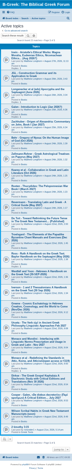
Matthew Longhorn (33, 61)
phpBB (25, 464)
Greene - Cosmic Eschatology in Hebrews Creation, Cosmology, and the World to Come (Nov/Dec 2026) (39, 306)
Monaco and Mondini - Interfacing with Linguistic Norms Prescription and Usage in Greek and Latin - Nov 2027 (38, 341)
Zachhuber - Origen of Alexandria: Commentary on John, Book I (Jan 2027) (40, 123)
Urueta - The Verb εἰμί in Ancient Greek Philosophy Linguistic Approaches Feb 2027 (38, 324)
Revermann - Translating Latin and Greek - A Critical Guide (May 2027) (38, 204)
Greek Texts (27, 432)
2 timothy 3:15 (20, 426)
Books (24, 66)
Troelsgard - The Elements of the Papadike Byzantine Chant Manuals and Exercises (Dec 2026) (39, 237)
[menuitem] (11, 12)
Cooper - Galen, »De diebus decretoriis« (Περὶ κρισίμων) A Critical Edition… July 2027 (39, 396)
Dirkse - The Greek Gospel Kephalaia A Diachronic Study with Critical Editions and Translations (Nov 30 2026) (38, 378)
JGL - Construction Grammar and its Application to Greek (33, 75)
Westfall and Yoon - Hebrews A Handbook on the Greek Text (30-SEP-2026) (39, 273)
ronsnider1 (29, 429)
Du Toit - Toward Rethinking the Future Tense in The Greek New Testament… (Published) (39, 220)
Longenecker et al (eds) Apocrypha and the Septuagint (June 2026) (37, 91)
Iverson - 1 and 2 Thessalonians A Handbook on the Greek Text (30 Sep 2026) (39, 289)
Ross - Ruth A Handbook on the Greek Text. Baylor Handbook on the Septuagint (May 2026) (40, 255)
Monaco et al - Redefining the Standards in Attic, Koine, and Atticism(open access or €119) (40, 359)
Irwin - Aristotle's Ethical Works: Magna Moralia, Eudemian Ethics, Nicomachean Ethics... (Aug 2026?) (36, 55)
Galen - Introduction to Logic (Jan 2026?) (36, 106)
